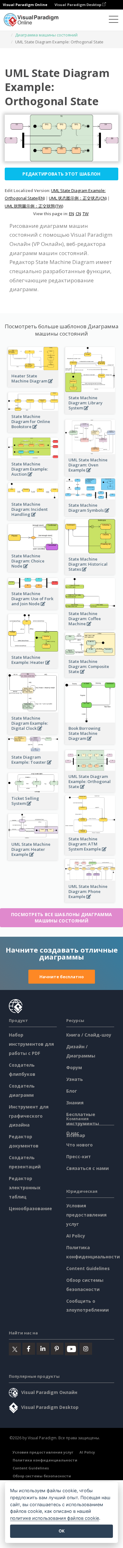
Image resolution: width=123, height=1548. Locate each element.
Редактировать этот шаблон (61, 174)
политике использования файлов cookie (54, 1518)
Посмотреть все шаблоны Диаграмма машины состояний (61, 917)
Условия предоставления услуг (86, 1215)
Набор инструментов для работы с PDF (31, 1044)
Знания (75, 1103)
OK (62, 1530)
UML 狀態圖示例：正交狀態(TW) (34, 206)
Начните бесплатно (61, 977)
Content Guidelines (88, 1268)
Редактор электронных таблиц (24, 1187)
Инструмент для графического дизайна (29, 1116)
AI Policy (75, 1236)
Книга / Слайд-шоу (88, 1035)
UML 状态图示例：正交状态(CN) (78, 198)
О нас (72, 1133)
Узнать (74, 1079)
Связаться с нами (87, 1168)
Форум (74, 1067)
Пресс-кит (78, 1156)
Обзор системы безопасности (42, 1476)
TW (86, 213)
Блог (71, 1091)
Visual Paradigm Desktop (78, 4)
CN (78, 213)
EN (71, 213)
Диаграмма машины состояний (46, 35)
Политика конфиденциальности (45, 1460)
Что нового (79, 1145)
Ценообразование (30, 1208)
